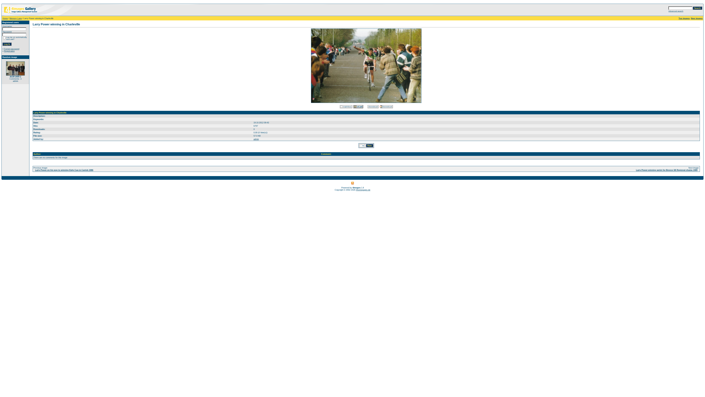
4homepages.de (363, 190)
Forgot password (11, 49)
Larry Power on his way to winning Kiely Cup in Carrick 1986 (64, 170)
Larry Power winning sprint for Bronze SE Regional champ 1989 (666, 170)
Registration (9, 51)
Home (5, 18)
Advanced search (675, 11)
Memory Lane (16, 18)
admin (256, 139)
